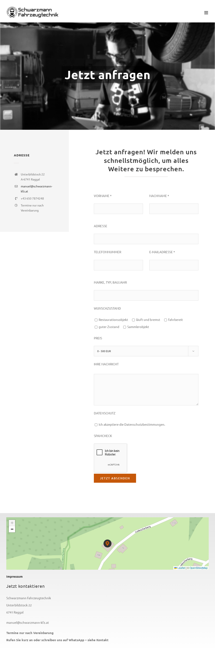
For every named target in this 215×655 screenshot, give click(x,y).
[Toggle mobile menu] (206, 12)
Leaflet (181, 567)
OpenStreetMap (199, 567)
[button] (108, 544)
